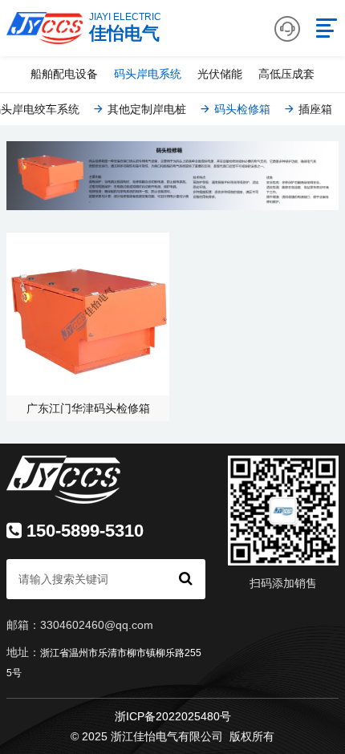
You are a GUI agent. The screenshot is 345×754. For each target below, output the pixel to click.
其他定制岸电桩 (145, 109)
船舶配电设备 (64, 73)
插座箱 (313, 109)
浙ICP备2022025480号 (173, 716)
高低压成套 (286, 73)
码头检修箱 (240, 109)
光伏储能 (219, 73)
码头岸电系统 (147, 73)
